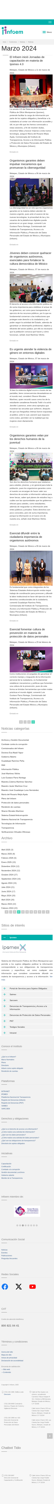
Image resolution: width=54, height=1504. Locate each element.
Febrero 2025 (7, 858)
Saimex (13, 994)
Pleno (3, 1063)
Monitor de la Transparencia (12, 1178)
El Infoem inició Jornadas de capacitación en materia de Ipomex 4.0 (27, 61)
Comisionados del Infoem (12, 748)
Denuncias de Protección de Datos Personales (30, 1015)
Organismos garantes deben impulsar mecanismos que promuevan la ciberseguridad (27, 164)
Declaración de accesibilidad (12, 1361)
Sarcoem (14, 1000)
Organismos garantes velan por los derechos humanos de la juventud (29, 439)
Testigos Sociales (17, 1027)
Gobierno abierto (7, 1175)
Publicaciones (6, 1256)
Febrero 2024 (7, 908)
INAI (3, 765)
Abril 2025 (5, 850)
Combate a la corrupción (10, 1169)
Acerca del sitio (7, 1352)
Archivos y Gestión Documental (15, 740)
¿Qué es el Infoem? (8, 1057)
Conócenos (13, 42)
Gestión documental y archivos (13, 1172)
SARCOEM (5, 1109)
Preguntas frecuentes (9, 1258)
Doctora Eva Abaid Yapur (12, 753)
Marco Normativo (7, 1060)
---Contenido (6, 1372)
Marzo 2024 (6, 904)
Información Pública (10, 769)
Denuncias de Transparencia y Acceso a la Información (28, 1007)
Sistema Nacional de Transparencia (17, 819)
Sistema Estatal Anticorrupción (14, 815)
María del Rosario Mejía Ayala (14, 794)
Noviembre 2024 (8, 870)
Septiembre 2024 (8, 879)
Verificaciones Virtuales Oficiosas (15, 832)
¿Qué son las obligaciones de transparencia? (18, 1141)
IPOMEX (4, 1094)
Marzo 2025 (6, 854)
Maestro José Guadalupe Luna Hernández (20, 790)
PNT (12, 1021)
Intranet (13, 1033)
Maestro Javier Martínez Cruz (14, 786)
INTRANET (5, 1091)
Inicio (4, 42)
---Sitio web (5, 1369)
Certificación (6, 1167)
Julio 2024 (5, 887)
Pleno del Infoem (8, 798)
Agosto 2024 (6, 883)
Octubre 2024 (7, 875)
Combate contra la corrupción (14, 744)
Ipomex (13, 937)
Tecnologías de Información (13, 823)
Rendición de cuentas (10, 807)
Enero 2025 (6, 862)
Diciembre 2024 (8, 866)
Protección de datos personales (15, 803)
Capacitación (6, 1164)
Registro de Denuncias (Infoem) (13, 1100)
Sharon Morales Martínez (12, 811)
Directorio (5, 1065)
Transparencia (7, 828)
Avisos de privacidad (9, 1358)
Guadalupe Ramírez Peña (12, 761)
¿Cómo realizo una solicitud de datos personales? (20, 1138)
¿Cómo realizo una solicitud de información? (18, 1132)
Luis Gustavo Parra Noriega (13, 778)
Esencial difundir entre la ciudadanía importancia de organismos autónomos (26, 537)
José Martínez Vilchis (10, 773)
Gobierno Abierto (8, 757)
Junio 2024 (6, 891)
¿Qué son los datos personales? (13, 1135)
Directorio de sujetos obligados (13, 1143)
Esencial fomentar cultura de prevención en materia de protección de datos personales (29, 633)
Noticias (22, 42)
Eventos (4, 1253)
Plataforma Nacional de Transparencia (15, 1097)
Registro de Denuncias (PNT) (12, 1103)
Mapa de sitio (6, 1355)
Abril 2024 (5, 900)
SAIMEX (4, 1106)
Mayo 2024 (6, 895)
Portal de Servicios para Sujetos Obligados (28, 988)
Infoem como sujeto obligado (12, 1068)
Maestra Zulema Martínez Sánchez (16, 782)
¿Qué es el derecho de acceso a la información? (19, 1129)
